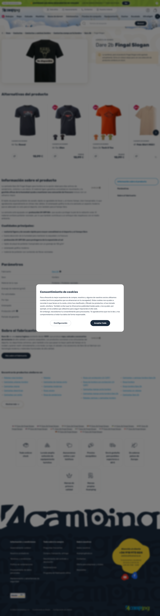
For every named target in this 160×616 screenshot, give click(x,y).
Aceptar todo (100, 323)
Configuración (60, 323)
